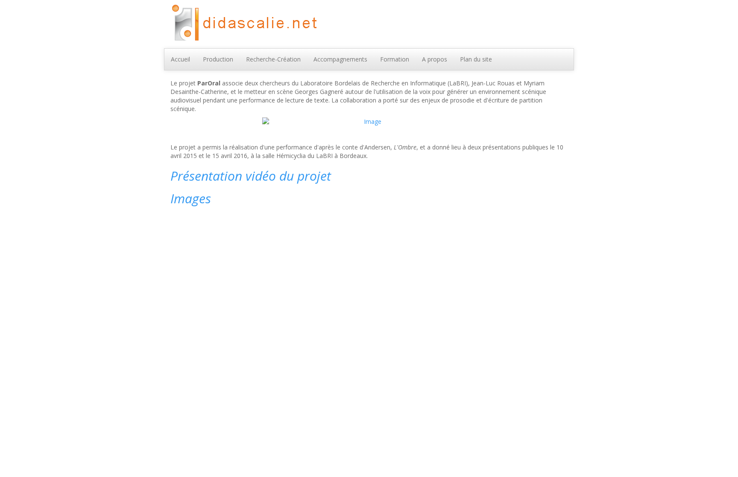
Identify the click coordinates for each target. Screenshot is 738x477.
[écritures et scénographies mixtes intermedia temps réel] (243, 23)
